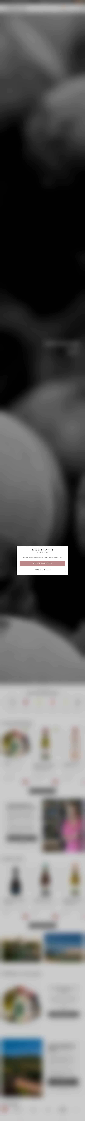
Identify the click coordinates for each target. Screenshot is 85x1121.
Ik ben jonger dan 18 (42, 569)
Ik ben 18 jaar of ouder (42, 563)
